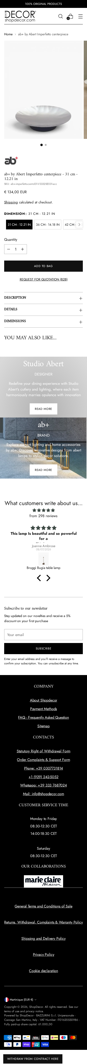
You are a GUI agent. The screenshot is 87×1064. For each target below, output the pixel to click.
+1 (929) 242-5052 (43, 777)
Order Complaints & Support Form (43, 759)
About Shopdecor (43, 700)
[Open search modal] (60, 16)
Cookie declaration (43, 970)
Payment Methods (43, 709)
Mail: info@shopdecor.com (43, 793)
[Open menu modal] (80, 16)
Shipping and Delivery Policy (43, 938)
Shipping (11, 202)
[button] (41, 145)
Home (8, 34)
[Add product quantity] (22, 249)
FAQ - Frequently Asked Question (43, 717)
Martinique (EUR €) (21, 1000)
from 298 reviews (43, 516)
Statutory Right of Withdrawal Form (44, 751)
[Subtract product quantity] (8, 249)
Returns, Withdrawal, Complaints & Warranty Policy (43, 922)
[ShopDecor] (20, 16)
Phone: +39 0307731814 (43, 768)
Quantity (10, 239)
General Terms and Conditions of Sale (43, 906)
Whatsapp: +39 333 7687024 (43, 785)
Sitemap (43, 726)
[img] (43, 510)
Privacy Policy (43, 954)
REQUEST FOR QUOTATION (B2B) (44, 279)
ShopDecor (36, 1007)
